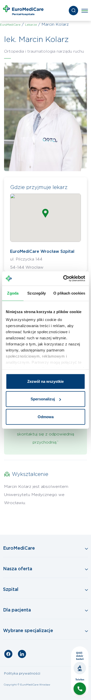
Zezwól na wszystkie (45, 381)
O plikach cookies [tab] (69, 293)
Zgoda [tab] (12, 293)
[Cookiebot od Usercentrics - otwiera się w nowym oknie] (64, 278)
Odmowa (46, 416)
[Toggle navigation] (84, 10)
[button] (45, 213)
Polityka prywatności (22, 673)
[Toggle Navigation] (45, 549)
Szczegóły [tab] (36, 293)
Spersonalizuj (43, 399)
